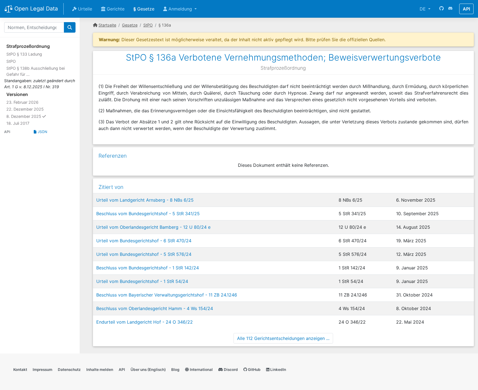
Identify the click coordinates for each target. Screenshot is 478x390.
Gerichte (114, 9)
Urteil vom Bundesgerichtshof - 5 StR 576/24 (143, 254)
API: (7, 132)
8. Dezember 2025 (36, 116)
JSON (42, 132)
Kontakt (20, 369)
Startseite (107, 25)
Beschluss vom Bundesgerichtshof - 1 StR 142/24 (147, 268)
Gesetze (143, 9)
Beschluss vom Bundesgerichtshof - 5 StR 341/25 (148, 213)
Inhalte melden (99, 369)
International (201, 369)
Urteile (84, 9)
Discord (230, 369)
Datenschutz (69, 369)
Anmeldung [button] (180, 9)
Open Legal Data (35, 8)
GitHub (254, 369)
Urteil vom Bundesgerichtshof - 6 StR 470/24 (143, 240)
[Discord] (450, 8)
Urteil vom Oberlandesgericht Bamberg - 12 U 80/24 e (153, 227)
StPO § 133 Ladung (24, 54)
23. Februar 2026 (22, 102)
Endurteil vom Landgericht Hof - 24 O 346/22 (144, 322)
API (466, 9)
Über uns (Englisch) (148, 369)
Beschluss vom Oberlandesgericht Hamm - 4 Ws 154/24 (154, 308)
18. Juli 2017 (17, 123)
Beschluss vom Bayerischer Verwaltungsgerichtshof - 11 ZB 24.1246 (166, 295)
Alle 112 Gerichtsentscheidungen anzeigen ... (283, 338)
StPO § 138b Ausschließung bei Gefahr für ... (35, 71)
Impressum (42, 369)
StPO (11, 61)
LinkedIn (277, 369)
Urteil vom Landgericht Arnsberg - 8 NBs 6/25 (145, 200)
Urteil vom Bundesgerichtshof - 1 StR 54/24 (142, 281)
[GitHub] (441, 8)
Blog (175, 369)
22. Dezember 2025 (25, 109)
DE (423, 9)
